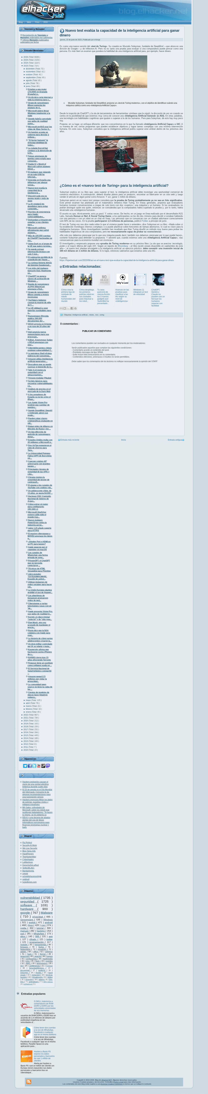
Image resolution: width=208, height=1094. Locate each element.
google (25, 912)
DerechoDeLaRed (30, 865)
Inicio (123, 440)
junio (28, 86)
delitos (50, 977)
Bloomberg (123, 246)
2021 (26, 718)
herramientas (41, 945)
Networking (25, 949)
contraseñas (31, 959)
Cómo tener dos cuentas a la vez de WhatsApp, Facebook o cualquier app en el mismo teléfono (45, 1031)
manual (24, 931)
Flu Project (27, 842)
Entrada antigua (175, 440)
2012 (26, 744)
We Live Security (29, 848)
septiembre (31, 77)
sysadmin (42, 949)
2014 (26, 738)
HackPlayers (28, 854)
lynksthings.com (29, 882)
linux (31, 925)
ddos (23, 936)
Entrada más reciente (69, 440)
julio (28, 83)
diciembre (30, 69)
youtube (24, 945)
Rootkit (39, 973)
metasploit (36, 975)
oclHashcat (28, 984)
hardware (28, 909)
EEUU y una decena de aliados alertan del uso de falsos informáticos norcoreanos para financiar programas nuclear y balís (36, 822)
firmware (25, 947)
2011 (26, 747)
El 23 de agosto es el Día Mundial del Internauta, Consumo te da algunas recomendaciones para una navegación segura (37, 793)
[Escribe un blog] (64, 308)
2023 (26, 66)
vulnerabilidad (30, 897)
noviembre (31, 72)
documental (25, 970)
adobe (23, 952)
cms (28, 961)
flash (37, 961)
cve (43, 925)
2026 (26, 57)
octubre (29, 74)
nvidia (23, 928)
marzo (29, 706)
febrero (29, 709)
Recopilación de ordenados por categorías (36, 36)
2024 (26, 63)
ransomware (27, 919)
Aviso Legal (118, 1082)
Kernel (43, 954)
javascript (24, 956)
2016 (26, 732)
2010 (26, 750)
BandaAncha (28, 871)
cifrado (33, 939)
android (49, 922)
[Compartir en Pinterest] (75, 308)
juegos (50, 956)
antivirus (49, 952)
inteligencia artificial (80, 315)
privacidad (38, 916)
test (97, 315)
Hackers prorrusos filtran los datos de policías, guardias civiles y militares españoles (37, 802)
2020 (26, 721)
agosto (29, 80)
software (28, 905)
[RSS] (28, 1081)
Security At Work (29, 845)
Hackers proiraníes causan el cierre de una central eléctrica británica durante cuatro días (35, 784)
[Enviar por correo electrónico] (61, 308)
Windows (48, 919)
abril (28, 703)
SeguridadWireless (37, 968)
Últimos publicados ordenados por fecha (34, 41)
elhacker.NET (106, 1080)
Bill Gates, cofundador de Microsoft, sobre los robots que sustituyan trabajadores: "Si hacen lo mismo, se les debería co (37, 811)
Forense (49, 966)
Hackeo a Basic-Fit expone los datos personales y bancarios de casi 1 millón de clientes (44, 1056)
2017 (26, 729)
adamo (42, 979)
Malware (47, 912)
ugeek (25, 874)
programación (37, 942)
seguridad (28, 901)
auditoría (42, 970)
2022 (26, 715)
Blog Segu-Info (29, 851)
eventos (49, 961)
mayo (28, 700)
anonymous (42, 963)
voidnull (25, 879)
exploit (32, 922)
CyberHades (28, 859)
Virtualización (37, 977)
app (51, 936)
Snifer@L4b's (28, 868)
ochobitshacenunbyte (31, 876)
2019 (26, 724)
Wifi (37, 936)
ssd (22, 933)
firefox (42, 947)
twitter (49, 939)
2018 (26, 726)
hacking (41, 931)
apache (38, 956)
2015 (26, 735)
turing (102, 315)
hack (30, 954)
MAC (28, 963)
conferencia (34, 966)
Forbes (145, 221)
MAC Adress (48, 982)
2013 (26, 741)
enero (29, 712)
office (36, 952)
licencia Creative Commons (112, 1084)
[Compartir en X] (68, 308)
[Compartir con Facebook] (71, 308)
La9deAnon (27, 862)
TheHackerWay (29, 857)
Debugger (24, 973)
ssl (21, 966)
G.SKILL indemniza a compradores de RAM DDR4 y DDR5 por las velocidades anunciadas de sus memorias (45, 1006)
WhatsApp (39, 933)
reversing (29, 979)
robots (91, 315)
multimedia (48, 959)
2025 (26, 60)
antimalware (34, 982)
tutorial (41, 928)
